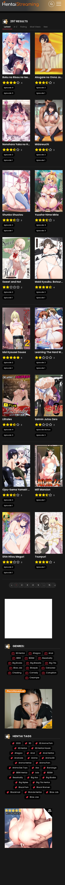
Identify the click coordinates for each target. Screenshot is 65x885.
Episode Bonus (43, 429)
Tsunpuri (40, 556)
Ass (37, 767)
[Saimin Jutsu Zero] (49, 395)
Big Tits (52, 663)
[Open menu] (58, 4)
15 (49, 585)
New (46, 26)
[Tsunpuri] (49, 532)
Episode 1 (40, 93)
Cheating (16, 672)
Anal (50, 653)
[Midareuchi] (49, 120)
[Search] (51, 4)
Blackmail (15, 792)
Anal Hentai (48, 753)
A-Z (15, 26)
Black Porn (23, 787)
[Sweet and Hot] (16, 257)
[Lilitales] (16, 395)
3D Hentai (20, 653)
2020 (18, 743)
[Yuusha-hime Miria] (49, 190)
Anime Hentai (24, 762)
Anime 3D (49, 758)
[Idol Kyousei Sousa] (16, 328)
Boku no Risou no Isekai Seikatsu (16, 77)
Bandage (51, 767)
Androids (18, 758)
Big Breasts (35, 663)
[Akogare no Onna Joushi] (49, 53)
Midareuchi (42, 144)
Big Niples (23, 782)
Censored (50, 667)
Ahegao (36, 653)
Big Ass (34, 777)
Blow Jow (34, 797)
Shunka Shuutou (12, 214)
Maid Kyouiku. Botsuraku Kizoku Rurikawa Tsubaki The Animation (49, 281)
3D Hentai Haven (43, 748)
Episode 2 (41, 87)
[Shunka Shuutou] (16, 190)
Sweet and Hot (11, 281)
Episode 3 (8, 93)
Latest (7, 26)
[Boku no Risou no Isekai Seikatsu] (16, 53)
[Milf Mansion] (49, 465)
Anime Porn (44, 762)
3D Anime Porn (46, 743)
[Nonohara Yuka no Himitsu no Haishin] (16, 120)
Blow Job (17, 667)
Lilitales (7, 419)
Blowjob (34, 667)
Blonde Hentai (35, 792)
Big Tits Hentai (43, 782)
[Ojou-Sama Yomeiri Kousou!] (16, 465)
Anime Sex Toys (19, 767)
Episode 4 (8, 87)
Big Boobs (17, 663)
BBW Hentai (21, 772)
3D (29, 743)
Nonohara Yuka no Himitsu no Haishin (16, 144)
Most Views (35, 26)
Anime (34, 758)
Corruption (51, 672)
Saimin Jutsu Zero (46, 419)
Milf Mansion (42, 489)
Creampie (34, 677)
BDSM (31, 658)
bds (37, 772)
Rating (23, 26)
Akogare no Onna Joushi (49, 77)
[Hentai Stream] (20, 3)
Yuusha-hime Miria (47, 214)
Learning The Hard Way (49, 352)
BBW (18, 658)
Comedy (33, 672)
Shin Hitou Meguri (13, 556)
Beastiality (47, 658)
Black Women (43, 787)
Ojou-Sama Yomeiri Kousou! (16, 489)
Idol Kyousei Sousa (14, 352)
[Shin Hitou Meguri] (16, 532)
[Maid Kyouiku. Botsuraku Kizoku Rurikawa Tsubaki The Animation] (49, 257)
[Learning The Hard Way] (49, 328)
